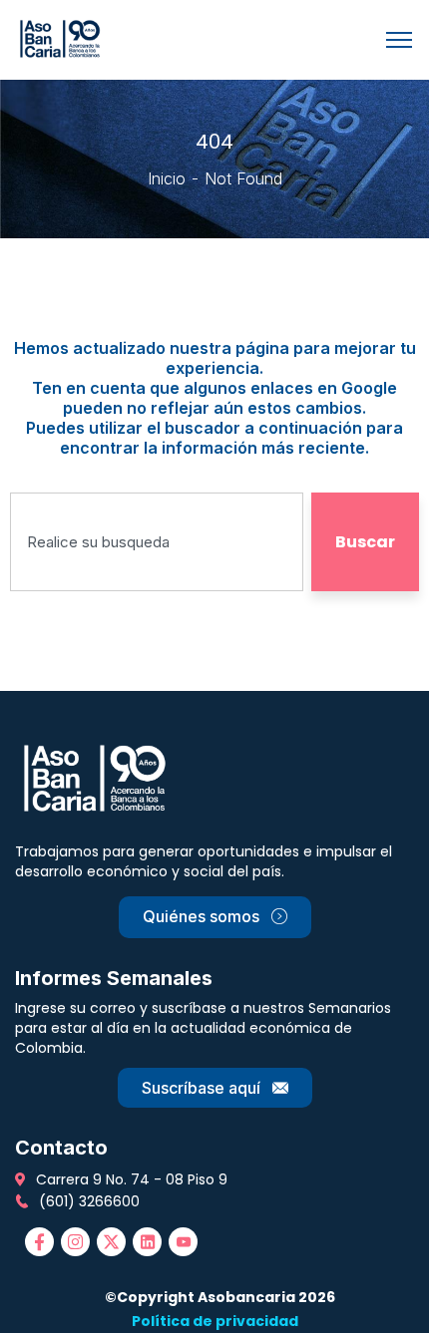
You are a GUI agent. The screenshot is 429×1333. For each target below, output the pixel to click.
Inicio (167, 178)
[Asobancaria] (63, 38)
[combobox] (156, 542)
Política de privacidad (215, 1321)
